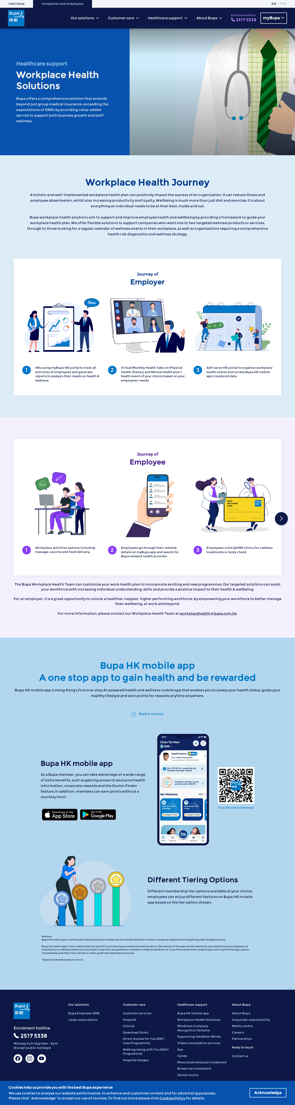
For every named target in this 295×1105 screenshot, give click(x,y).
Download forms (135, 1032)
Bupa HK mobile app (193, 1013)
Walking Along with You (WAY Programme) (146, 1052)
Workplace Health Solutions (198, 1020)
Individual (16, 4)
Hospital (129, 1020)
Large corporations (82, 1020)
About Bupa (241, 1013)
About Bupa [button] (207, 18)
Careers (238, 1032)
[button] (281, 518)
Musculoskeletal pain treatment (201, 1062)
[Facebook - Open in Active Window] (18, 1058)
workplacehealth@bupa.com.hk (208, 613)
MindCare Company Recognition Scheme (193, 1028)
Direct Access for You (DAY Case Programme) (143, 1041)
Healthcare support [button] (165, 18)
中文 (283, 4)
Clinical (128, 1026)
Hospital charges (136, 1060)
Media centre (242, 1026)
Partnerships (242, 1039)
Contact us (240, 1056)
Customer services (137, 1013)
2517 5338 (243, 18)
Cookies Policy (172, 1098)
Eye (180, 1049)
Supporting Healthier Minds (198, 1037)
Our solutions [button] (83, 18)
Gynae (182, 1056)
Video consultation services (198, 1043)
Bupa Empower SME (84, 1013)
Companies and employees (62, 4)
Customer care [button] (121, 18)
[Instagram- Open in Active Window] (29, 1058)
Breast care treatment (194, 1068)
